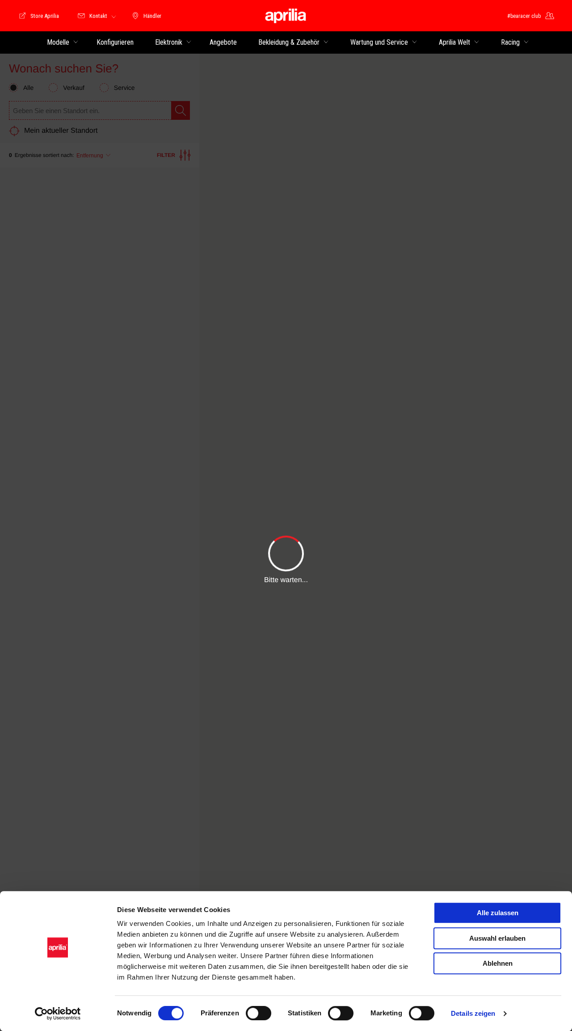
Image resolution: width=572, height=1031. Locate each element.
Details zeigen (473, 1013)
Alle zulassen (497, 913)
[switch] (258, 1013)
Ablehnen (498, 963)
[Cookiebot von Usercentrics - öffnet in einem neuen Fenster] (58, 1013)
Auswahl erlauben (497, 938)
